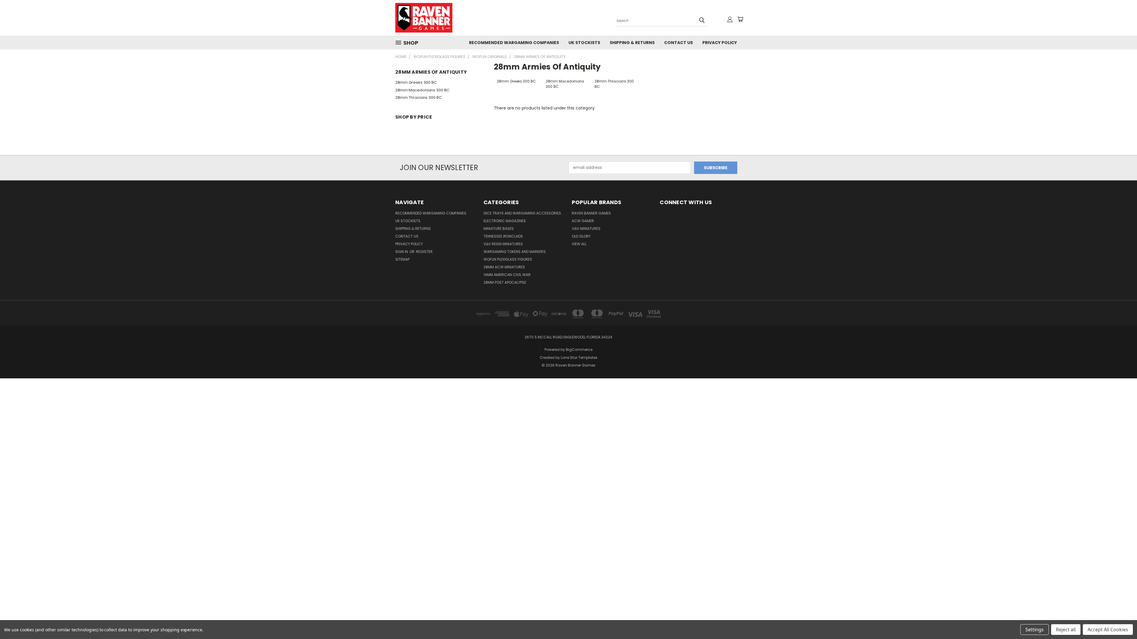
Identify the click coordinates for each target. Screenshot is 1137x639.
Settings (1034, 629)
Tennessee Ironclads (503, 236)
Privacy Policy (719, 43)
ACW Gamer (583, 220)
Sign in (402, 251)
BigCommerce (579, 349)
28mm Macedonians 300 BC (422, 90)
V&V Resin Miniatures (503, 243)
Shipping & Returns (632, 43)
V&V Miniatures (586, 228)
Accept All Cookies (1108, 629)
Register (424, 251)
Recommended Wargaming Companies (514, 43)
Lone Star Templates (579, 357)
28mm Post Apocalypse (505, 282)
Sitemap (402, 259)
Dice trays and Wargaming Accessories (522, 213)
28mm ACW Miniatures (504, 267)
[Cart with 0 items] (740, 19)
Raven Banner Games (591, 213)
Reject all (1066, 629)
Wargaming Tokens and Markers (515, 251)
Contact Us (678, 43)
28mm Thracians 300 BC (418, 97)
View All (579, 243)
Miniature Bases (499, 228)
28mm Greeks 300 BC (416, 82)
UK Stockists (584, 43)
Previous (1121, 620)
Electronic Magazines (505, 220)
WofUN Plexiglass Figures (508, 259)
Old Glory (581, 236)
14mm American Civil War (507, 274)
